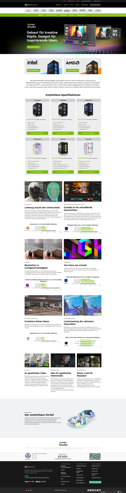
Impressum (78, 468)
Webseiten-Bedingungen (64, 473)
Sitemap (62, 484)
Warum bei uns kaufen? (95, 474)
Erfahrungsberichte (80, 482)
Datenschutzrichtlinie (65, 476)
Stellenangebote (79, 480)
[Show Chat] (118, 492)
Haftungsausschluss (65, 481)
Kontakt (62, 469)
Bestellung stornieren (95, 482)
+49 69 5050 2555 (31, 477)
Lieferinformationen (96, 477)
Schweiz (30, 490)
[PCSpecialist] (31, 5)
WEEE (62, 478)
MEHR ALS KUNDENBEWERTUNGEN (62, 456)
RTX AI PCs (71, 15)
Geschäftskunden (95, 4)
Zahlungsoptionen (80, 477)
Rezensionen (84, 4)
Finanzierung (94, 468)
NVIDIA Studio (63, 15)
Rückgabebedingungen (81, 466)
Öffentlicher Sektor (96, 466)
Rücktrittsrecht (79, 475)
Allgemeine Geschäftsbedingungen (66, 466)
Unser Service (95, 471)
